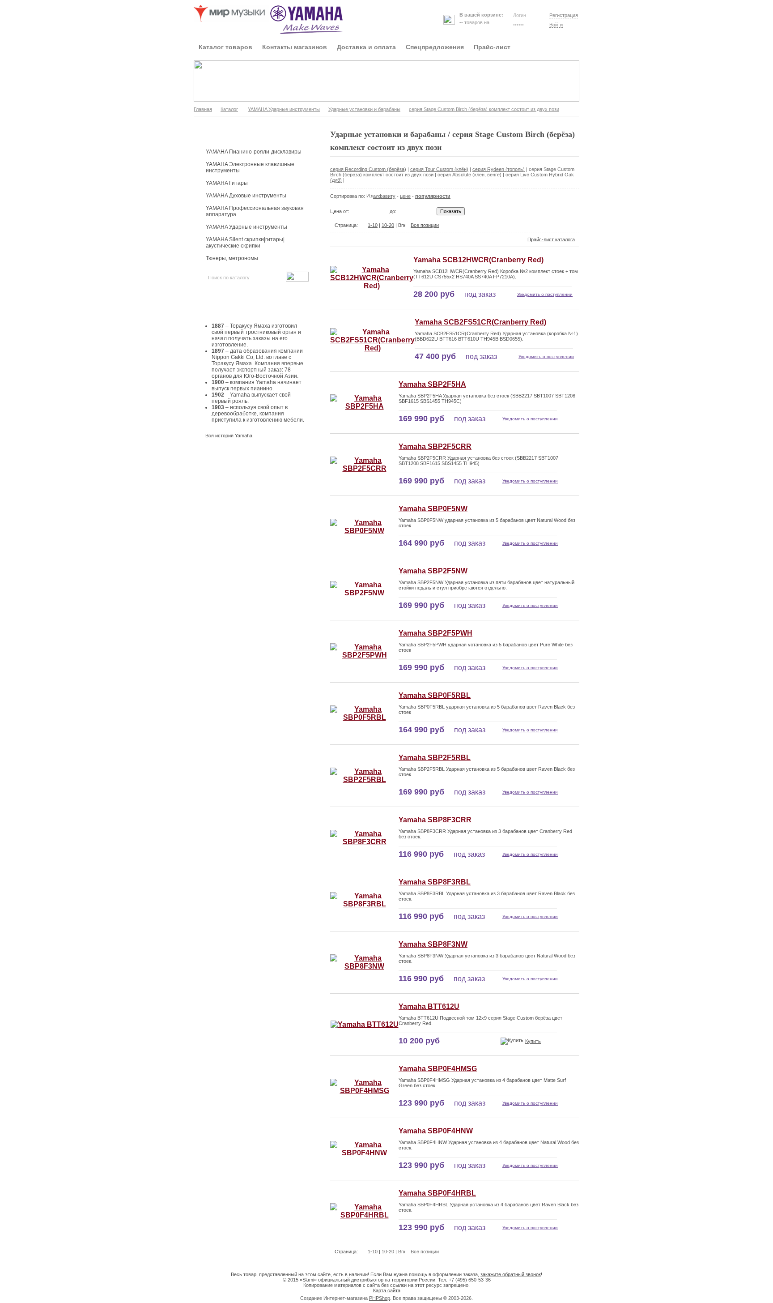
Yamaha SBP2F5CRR (435, 446)
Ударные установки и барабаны (364, 109)
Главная (203, 109)
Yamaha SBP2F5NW (433, 571)
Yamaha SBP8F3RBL (435, 882)
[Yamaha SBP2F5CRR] (364, 468)
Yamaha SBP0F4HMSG (438, 1068)
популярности (432, 196)
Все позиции (425, 225)
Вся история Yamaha (228, 435)
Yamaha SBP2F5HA (432, 384)
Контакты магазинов (294, 47)
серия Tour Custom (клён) (439, 169)
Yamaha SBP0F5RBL (435, 695)
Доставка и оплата (366, 47)
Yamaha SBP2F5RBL (435, 757)
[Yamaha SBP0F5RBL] (364, 717)
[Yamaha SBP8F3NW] (364, 966)
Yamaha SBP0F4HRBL (437, 1193)
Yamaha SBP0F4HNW (436, 1131)
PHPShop (379, 1298)
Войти (556, 24)
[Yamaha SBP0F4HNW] (364, 1153)
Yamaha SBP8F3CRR (435, 820)
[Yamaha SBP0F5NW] (364, 530)
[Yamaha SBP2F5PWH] (364, 655)
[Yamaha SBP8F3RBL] (364, 904)
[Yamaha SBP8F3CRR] (364, 842)
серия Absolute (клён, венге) (469, 174)
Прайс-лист (492, 47)
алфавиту (384, 196)
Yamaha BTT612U (429, 1006)
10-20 (388, 225)
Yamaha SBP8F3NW (433, 944)
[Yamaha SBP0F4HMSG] (364, 1090)
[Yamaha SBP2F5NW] (364, 593)
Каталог (229, 109)
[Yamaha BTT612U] (365, 1024)
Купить (533, 1041)
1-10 (373, 225)
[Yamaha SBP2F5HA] (364, 406)
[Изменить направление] (369, 196)
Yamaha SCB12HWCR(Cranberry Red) (478, 260)
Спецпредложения (435, 47)
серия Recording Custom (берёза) (368, 169)
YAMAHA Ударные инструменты (284, 109)
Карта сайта (386, 1290)
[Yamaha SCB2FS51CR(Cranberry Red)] (372, 348)
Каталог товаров (225, 47)
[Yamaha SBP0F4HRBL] (364, 1215)
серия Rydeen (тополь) (498, 169)
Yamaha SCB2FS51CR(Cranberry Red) (480, 322)
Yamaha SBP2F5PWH (435, 633)
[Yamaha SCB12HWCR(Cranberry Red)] (371, 286)
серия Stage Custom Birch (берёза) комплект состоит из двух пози (484, 109)
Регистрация (563, 15)
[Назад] (362, 225)
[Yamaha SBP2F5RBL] (364, 779)
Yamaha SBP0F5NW (433, 509)
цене (405, 196)
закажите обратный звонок (510, 1274)
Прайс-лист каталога (551, 239)
